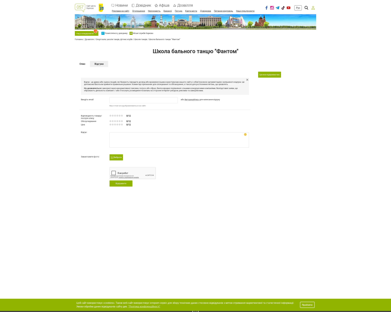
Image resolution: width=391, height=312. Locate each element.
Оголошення (138, 11)
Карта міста (191, 11)
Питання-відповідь (223, 11)
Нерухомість (154, 11)
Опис (82, 63)
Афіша (164, 5)
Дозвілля (185, 5)
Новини (121, 5)
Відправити (121, 183)
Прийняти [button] (307, 305)
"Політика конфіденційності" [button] (144, 306)
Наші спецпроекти (245, 11)
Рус (298, 7)
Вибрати (117, 157)
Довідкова (205, 11)
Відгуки (99, 63)
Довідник (143, 5)
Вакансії (168, 11)
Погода (178, 11)
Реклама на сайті (120, 11)
